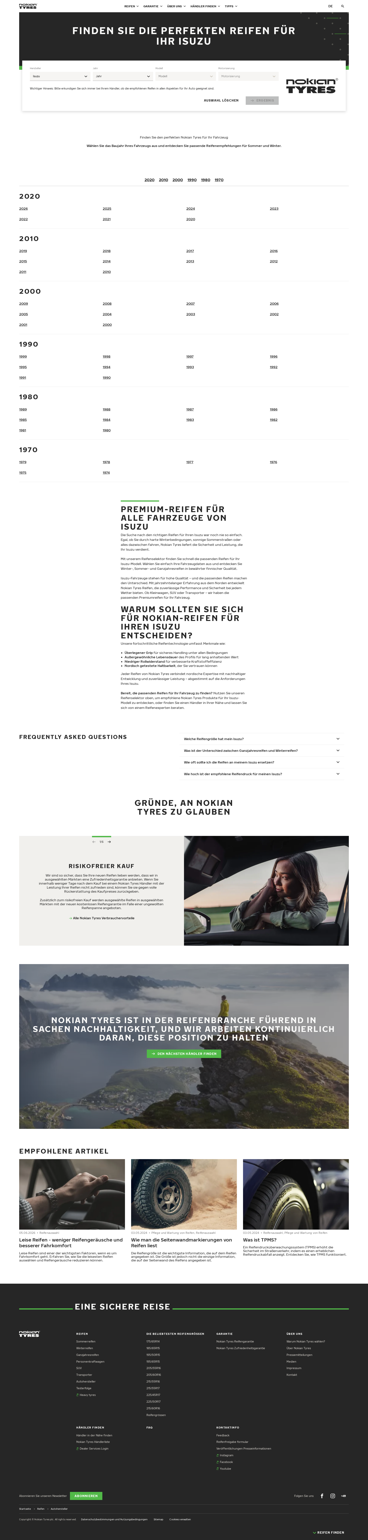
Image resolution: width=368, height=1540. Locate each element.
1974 (106, 473)
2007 (190, 304)
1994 (106, 367)
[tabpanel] (154, 86)
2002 (274, 314)
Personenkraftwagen (90, 1361)
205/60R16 (153, 1374)
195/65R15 (153, 1361)
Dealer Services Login (94, 1448)
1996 (274, 356)
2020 (149, 179)
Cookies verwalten (180, 1519)
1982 (274, 420)
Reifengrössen (156, 1415)
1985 (23, 420)
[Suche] (343, 6)
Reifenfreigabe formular (232, 1441)
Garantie (151, 6)
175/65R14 (153, 1341)
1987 (190, 409)
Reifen (129, 6)
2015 (23, 261)
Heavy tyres (88, 1394)
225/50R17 (153, 1401)
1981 (22, 430)
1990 (192, 179)
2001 (23, 325)
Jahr (95, 68)
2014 (107, 261)
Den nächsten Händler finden (187, 1054)
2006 (274, 304)
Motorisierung (226, 68)
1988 (106, 409)
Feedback (222, 1435)
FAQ (149, 1427)
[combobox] (60, 76)
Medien (291, 1361)
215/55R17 (153, 1388)
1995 (23, 367)
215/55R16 (153, 1381)
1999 (23, 356)
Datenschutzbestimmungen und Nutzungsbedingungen (114, 1519)
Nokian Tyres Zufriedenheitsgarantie (240, 1348)
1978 (106, 462)
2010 (163, 179)
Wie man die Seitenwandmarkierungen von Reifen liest (181, 1242)
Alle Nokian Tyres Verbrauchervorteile (104, 918)
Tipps (229, 6)
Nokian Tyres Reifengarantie (235, 1341)
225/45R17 (153, 1394)
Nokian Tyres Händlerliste (93, 1441)
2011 (22, 272)
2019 (23, 251)
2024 (190, 209)
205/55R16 (153, 1368)
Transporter (84, 1374)
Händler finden (203, 6)
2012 (274, 261)
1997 (190, 356)
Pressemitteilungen (299, 1354)
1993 (190, 367)
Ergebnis (265, 100)
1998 (106, 356)
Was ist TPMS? (260, 1239)
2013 (190, 261)
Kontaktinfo (227, 1427)
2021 (107, 219)
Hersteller (35, 68)
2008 (107, 304)
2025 (107, 209)
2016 (274, 251)
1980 (205, 179)
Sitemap (158, 1519)
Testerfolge (83, 1388)
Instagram (226, 1455)
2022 (23, 219)
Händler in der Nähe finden (94, 1435)
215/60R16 (153, 1408)
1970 (219, 179)
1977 (189, 462)
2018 (107, 251)
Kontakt (292, 1374)
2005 (23, 314)
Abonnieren (86, 1496)
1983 (190, 420)
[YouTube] (343, 1496)
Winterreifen (84, 1348)
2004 (107, 314)
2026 (23, 209)
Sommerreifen (85, 1341)
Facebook (226, 1462)
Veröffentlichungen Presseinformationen (243, 1448)
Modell (159, 68)
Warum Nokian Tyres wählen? (306, 1341)
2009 (23, 304)
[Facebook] (322, 1496)
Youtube (225, 1468)
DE (330, 6)
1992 (274, 367)
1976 (273, 462)
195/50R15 (153, 1354)
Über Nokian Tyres (299, 1348)
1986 (274, 409)
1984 (106, 420)
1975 (22, 473)
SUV (79, 1368)
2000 (177, 179)
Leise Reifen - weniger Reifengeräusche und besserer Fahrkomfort (71, 1242)
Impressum (294, 1368)
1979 (22, 462)
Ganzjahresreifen (87, 1354)
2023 (274, 209)
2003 (190, 314)
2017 (190, 251)
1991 (22, 378)
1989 (23, 409)
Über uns (174, 6)
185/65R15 (153, 1348)
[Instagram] (332, 1496)
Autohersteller (86, 1381)
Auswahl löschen (221, 100)
